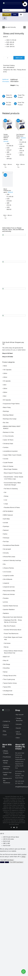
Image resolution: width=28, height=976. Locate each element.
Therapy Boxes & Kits (9, 675)
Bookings (6, 411)
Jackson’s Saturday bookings (12, 560)
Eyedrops (6, 526)
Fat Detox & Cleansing (11, 488)
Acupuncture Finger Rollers (11, 403)
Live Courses (7, 571)
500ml (5, 392)
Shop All (5, 660)
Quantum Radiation (9, 609)
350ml (5, 388)
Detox (18, 737)
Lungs (6, 503)
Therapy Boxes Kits (19, 719)
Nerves (6, 647)
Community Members (6, 767)
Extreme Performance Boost (12, 629)
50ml (4, 396)
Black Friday (7, 407)
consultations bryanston (10, 451)
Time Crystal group (9, 679)
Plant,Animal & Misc (9, 590)
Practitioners (7, 757)
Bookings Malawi (8, 415)
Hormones (7, 643)
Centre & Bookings (6, 726)
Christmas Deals (8, 443)
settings (23, 856)
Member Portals (5, 762)
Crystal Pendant (8, 462)
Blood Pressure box (7, 189)
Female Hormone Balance (6, 136)
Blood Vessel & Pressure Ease (13, 473)
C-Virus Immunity (8, 436)
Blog (4, 731)
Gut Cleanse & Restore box (20, 135)
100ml (5, 366)
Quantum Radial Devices (10, 606)
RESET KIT (6, 656)
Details (10, 164)
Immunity (6, 553)
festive (5, 534)
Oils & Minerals (7, 579)
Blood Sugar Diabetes (10, 469)
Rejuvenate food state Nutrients (12, 617)
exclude (5, 522)
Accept (2, 862)
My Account (19, 714)
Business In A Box (8, 432)
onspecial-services (9, 587)
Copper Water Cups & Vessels (12, 455)
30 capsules (7, 381)
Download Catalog (9, 65)
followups (6, 538)
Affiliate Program (5, 752)
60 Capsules (7, 400)
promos (5, 602)
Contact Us (6, 721)
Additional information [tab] (5, 80)
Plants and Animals (9, 594)
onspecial (6, 583)
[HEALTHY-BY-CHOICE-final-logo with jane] (14, 3)
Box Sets (13, 69)
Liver (5, 500)
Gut (5, 492)
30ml (4, 385)
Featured (5, 530)
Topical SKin (7, 687)
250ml (5, 377)
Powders (6, 598)
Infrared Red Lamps (9, 556)
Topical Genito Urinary (10, 683)
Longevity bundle (8, 575)
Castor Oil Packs (8, 440)
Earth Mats (6, 519)
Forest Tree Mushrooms (11, 633)
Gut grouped (7, 549)
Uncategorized (7, 690)
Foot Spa (6, 541)
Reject (6, 862)
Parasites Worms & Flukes (12, 507)
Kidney (6, 496)
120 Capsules (7, 369)
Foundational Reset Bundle (11, 545)
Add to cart (19, 58)
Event (5, 735)
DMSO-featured (8, 515)
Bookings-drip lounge (9, 419)
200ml (5, 373)
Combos (5, 447)
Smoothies (6, 668)
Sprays (5, 672)
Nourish (18, 728)
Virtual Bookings (8, 694)
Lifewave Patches (8, 568)
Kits (4, 564)
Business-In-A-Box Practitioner (7, 780)
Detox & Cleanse (8, 466)
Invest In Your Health (7, 773)
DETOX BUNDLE (8, 511)
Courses (5, 458)
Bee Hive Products (9, 626)
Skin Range (6, 664)
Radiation (6, 613)
